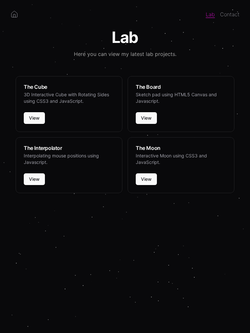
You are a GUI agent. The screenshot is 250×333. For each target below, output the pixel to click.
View (34, 118)
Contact (230, 14)
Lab (210, 14)
